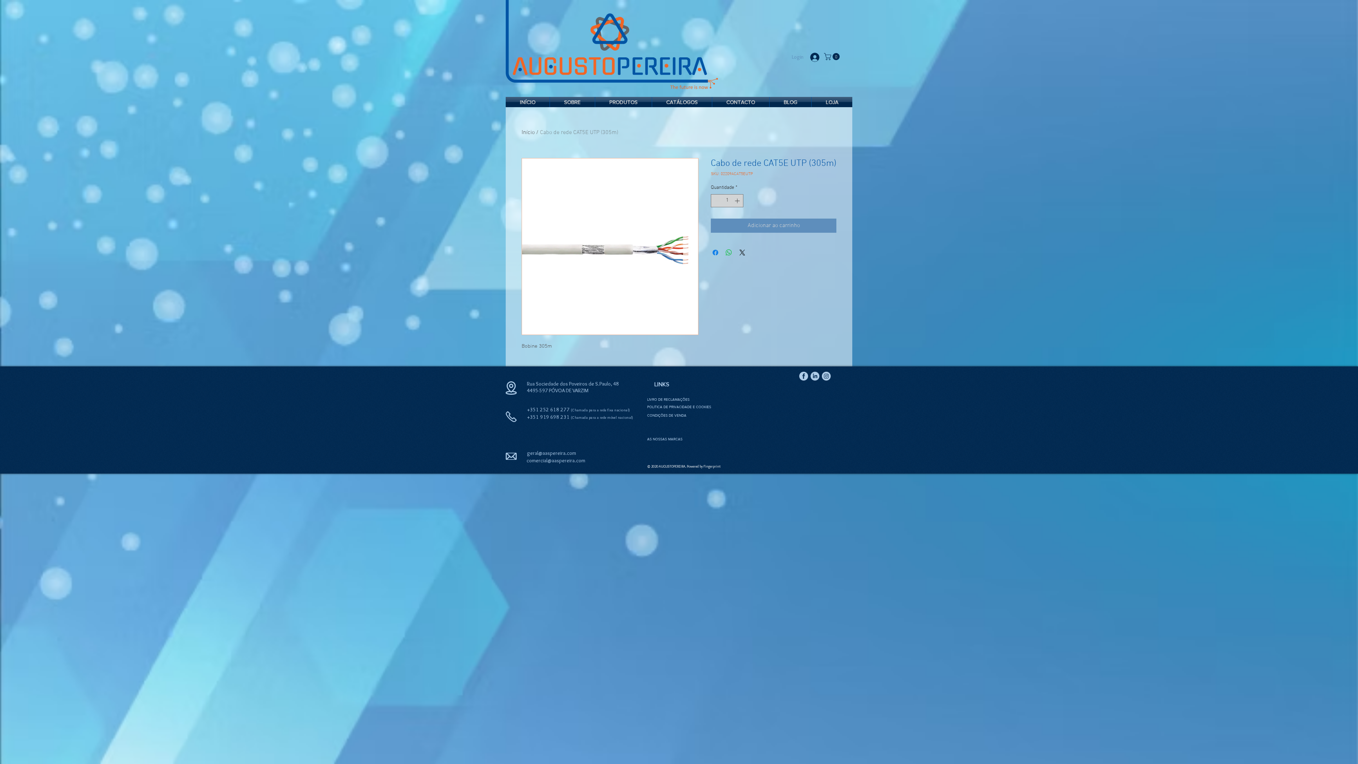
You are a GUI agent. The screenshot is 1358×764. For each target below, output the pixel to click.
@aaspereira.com (566, 460)
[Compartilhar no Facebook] (715, 252)
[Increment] (737, 201)
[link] (832, 56)
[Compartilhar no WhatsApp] (729, 252)
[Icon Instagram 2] (826, 376)
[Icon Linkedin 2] (815, 376)
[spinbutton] (727, 201)
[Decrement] (716, 201)
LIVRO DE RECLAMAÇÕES (668, 399)
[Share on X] (742, 252)
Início (528, 132)
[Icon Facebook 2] (803, 376)
